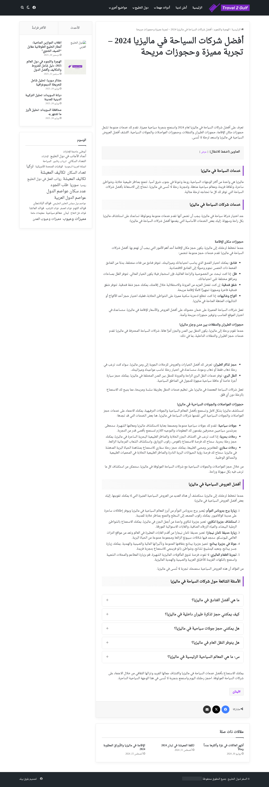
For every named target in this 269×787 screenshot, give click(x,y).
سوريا (74, 185)
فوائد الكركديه (52, 208)
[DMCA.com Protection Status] (192, 779)
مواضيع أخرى (119, 7)
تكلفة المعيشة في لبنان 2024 (177, 745)
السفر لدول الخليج (237, 779)
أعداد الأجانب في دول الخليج (68, 156)
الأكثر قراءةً (39, 28)
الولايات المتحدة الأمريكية (49, 167)
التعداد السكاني (77, 161)
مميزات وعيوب (74, 219)
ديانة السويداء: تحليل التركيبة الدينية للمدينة (43, 97)
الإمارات (45, 156)
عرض (204, 152)
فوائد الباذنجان (42, 203)
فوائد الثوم (79, 208)
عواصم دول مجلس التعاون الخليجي (69, 204)
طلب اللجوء (59, 185)
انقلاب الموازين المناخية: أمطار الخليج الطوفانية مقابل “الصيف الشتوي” (44, 47)
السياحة (47, 161)
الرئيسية (197, 7)
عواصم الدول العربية (70, 198)
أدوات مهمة (163, 7)
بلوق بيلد (24, 779)
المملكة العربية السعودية (75, 167)
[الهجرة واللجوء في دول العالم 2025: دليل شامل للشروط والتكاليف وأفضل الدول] (75, 67)
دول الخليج (141, 7)
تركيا (30, 166)
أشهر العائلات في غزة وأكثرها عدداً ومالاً (224, 747)
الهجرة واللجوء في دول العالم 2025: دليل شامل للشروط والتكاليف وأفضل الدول (44, 66)
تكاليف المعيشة (53, 172)
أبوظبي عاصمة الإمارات (74, 152)
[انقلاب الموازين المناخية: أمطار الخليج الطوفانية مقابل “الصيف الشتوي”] (75, 48)
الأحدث (75, 28)
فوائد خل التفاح (78, 213)
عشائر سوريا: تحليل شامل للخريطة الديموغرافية (46, 82)
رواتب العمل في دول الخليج (44, 179)
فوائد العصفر (65, 208)
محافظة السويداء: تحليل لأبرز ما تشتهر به (43, 112)
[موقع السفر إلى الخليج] (229, 7)
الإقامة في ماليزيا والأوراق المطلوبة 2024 (124, 747)
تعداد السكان (76, 173)
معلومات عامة (37, 213)
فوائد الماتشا (36, 208)
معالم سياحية (54, 213)
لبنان (236, 692)
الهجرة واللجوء (222, 29)
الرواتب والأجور (60, 161)
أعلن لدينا (181, 7)
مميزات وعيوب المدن (47, 219)
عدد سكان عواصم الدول (66, 191)
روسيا (83, 186)
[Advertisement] (173, 89)
